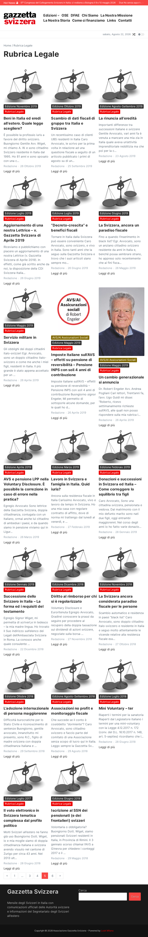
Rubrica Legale (14, 111)
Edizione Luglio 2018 (113, 696)
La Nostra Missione (116, 15)
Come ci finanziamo (88, 20)
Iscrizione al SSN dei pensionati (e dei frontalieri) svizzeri (69, 815)
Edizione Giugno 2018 (66, 798)
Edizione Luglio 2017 (18, 798)
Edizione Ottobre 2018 (19, 696)
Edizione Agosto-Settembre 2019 (121, 106)
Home (7, 45)
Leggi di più (12, 171)
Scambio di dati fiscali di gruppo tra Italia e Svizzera (73, 123)
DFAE (75, 15)
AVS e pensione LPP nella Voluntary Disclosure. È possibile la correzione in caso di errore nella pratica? (26, 489)
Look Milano (107, 930)
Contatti (125, 20)
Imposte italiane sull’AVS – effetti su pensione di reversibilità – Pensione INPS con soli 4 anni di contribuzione (73, 365)
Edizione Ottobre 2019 (66, 106)
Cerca (83, 890)
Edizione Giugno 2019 (114, 213)
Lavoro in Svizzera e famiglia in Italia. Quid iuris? (70, 484)
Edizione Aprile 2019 (18, 467)
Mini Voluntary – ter (116, 708)
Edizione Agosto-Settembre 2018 (73, 696)
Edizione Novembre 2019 (21, 106)
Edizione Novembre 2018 (116, 584)
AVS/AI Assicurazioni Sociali (70, 337)
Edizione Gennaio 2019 (19, 584)
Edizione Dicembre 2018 (67, 584)
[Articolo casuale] (133, 34)
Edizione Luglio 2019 (18, 213)
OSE (65, 15)
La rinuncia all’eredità (118, 118)
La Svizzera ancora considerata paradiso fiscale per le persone (118, 601)
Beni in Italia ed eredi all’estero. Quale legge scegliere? (23, 123)
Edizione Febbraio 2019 (115, 467)
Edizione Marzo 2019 (65, 467)
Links (111, 20)
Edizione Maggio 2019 (19, 325)
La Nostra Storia (56, 20)
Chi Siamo (90, 15)
